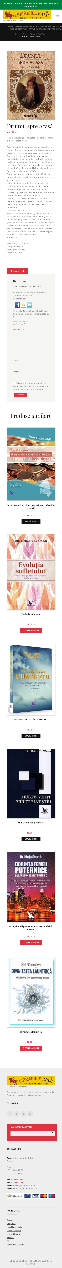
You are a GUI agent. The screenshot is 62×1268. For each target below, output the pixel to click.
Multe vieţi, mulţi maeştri (31, 822)
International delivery (15, 1244)
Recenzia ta (19, 329)
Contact (10, 1220)
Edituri (32, 34)
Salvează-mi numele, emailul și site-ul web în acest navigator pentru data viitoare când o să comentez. (30, 386)
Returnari (10, 1237)
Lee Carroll (20, 249)
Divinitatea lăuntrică (31, 1031)
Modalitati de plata (14, 1227)
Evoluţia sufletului (31, 614)
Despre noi (11, 1223)
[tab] (17, 271)
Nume (16, 360)
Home (17, 34)
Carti (25, 34)
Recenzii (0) (17, 270)
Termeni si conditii (14, 1230)
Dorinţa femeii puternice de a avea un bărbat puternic (31, 928)
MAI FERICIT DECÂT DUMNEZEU (31, 719)
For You (41, 34)
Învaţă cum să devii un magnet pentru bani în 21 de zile (31, 507)
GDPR (9, 1241)
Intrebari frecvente (14, 1234)
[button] (18, 303)
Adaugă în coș (31, 521)
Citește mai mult (31, 630)
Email (16, 371)
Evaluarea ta (19, 321)
